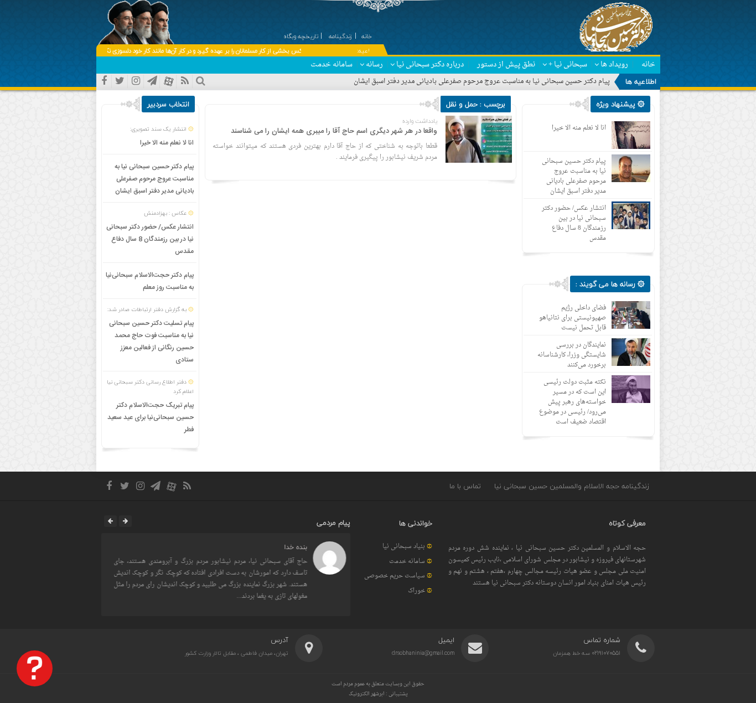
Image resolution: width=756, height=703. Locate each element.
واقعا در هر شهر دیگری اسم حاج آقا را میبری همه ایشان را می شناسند (334, 131)
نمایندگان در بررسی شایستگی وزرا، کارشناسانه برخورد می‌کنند (571, 355)
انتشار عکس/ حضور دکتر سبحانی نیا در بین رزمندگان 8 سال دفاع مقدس (150, 239)
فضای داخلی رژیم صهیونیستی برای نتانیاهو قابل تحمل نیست (572, 318)
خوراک (416, 591)
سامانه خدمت (331, 64)
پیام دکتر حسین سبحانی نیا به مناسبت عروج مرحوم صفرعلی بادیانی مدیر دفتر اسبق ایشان (482, 81)
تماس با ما (465, 486)
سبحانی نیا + (567, 64)
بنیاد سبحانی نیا (403, 546)
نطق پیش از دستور (506, 64)
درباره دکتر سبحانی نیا (430, 64)
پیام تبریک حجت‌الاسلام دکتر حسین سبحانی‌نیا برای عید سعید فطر (150, 417)
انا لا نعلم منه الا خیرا (167, 142)
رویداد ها (614, 64)
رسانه (374, 64)
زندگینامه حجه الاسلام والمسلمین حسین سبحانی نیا (571, 486)
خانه (648, 64)
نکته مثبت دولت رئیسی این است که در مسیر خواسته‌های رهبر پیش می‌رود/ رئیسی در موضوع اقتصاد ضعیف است (572, 402)
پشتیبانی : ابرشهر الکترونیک (378, 694)
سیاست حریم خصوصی (394, 576)
